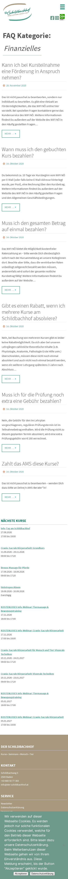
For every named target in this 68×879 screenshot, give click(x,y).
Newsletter (6, 798)
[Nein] (63, 845)
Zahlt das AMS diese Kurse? (30, 459)
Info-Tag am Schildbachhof (15, 523)
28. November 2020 (16, 85)
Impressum (7, 806)
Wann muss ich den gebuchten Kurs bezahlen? (34, 151)
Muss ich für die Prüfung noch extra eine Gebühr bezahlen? (33, 394)
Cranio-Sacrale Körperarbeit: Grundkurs (22, 543)
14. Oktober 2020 (15, 162)
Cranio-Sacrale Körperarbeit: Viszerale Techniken (27, 668)
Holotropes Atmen (10, 582)
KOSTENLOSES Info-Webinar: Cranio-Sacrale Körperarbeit (32, 625)
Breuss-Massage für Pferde (15, 562)
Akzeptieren (21, 873)
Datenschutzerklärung (12, 802)
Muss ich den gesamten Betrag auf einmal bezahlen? (34, 224)
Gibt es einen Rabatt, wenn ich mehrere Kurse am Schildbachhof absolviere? (33, 309)
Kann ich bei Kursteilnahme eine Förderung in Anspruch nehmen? (31, 71)
